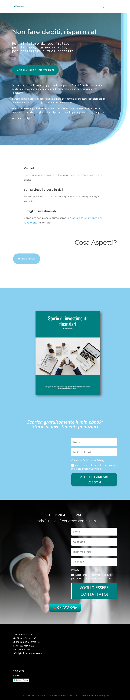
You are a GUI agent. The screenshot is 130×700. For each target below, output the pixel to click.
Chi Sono (19, 670)
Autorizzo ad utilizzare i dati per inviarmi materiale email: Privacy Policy (93, 467)
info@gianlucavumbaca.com (27, 653)
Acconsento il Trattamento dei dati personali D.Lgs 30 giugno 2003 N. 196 (91, 576)
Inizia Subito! (26, 258)
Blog (17, 675)
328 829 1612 (24, 649)
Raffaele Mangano (98, 695)
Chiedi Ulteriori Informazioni (35, 69)
